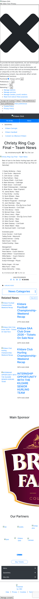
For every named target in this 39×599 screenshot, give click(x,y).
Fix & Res (9, 121)
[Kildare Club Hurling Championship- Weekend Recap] (8, 351)
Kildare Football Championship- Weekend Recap (27, 310)
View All (33, 298)
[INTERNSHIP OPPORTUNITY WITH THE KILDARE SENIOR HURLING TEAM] (8, 377)
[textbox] (19, 162)
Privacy (15, 592)
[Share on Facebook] (11, 280)
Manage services (10, 92)
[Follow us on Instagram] (21, 555)
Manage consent (7, 598)
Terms (31, 592)
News (29, 121)
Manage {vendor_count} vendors (15, 94)
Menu (5, 568)
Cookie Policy (9, 106)
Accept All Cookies (7, 101)
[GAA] (6, 539)
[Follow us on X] (20, 555)
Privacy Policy (9, 108)
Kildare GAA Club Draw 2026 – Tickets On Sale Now (26, 333)
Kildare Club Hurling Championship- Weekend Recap (27, 356)
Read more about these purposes (16, 97)
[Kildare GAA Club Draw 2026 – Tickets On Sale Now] (8, 329)
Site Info (6, 577)
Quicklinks (6, 573)
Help (7, 592)
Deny (18, 101)
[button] (19, 33)
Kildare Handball (11, 132)
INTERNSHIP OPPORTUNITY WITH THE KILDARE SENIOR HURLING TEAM (26, 383)
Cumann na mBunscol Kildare (15, 136)
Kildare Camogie (11, 128)
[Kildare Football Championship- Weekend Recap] (8, 305)
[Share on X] (14, 280)
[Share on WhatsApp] (20, 280)
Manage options (9, 90)
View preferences (28, 101)
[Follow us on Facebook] (19, 555)
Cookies (23, 592)
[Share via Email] (17, 280)
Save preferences (7, 104)
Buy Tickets (19, 562)
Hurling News (9, 285)
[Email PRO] (17, 555)
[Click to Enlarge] (19, 157)
